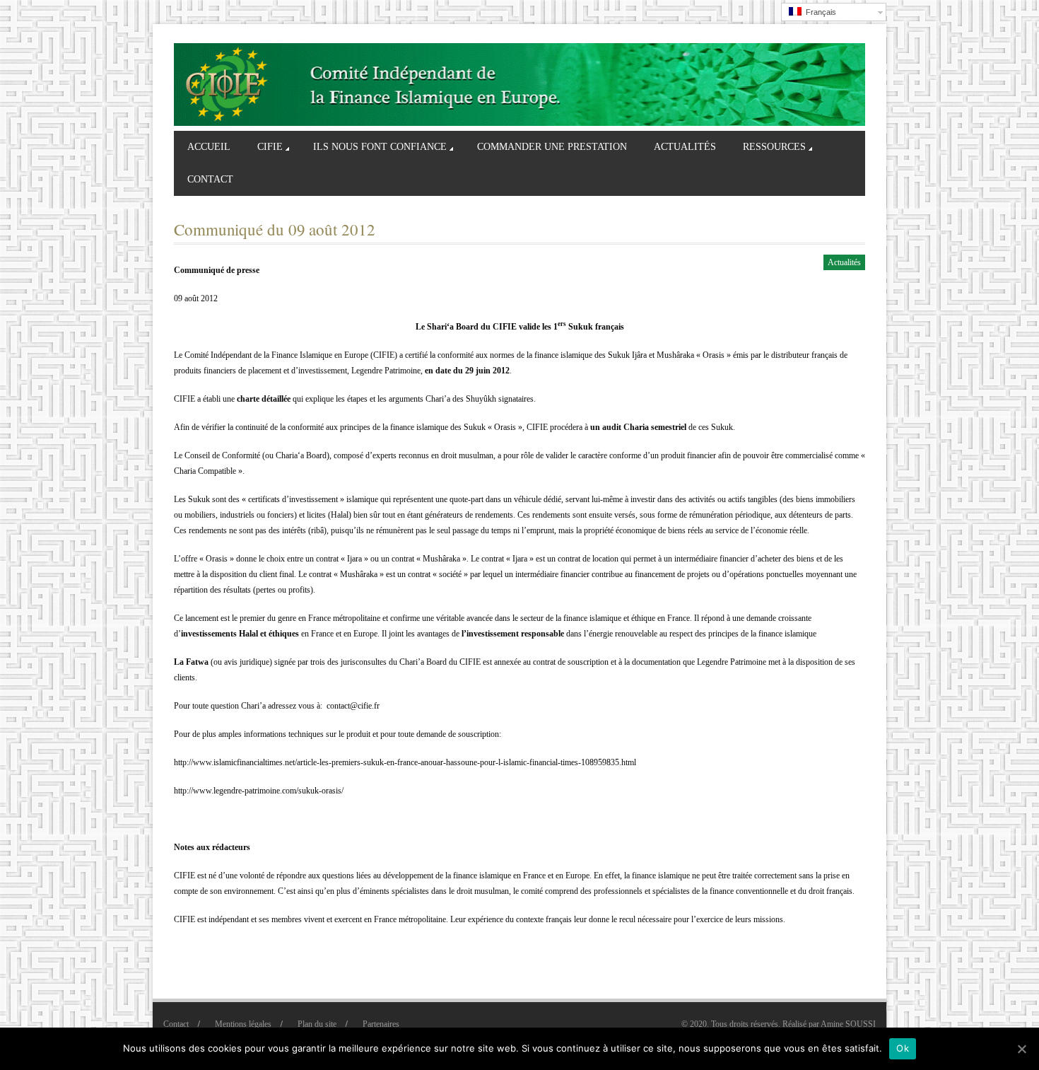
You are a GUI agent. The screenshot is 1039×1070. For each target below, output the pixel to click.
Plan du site (317, 1024)
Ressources (774, 146)
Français (819, 12)
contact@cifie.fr (353, 706)
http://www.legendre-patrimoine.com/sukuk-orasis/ (259, 791)
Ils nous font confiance (380, 146)
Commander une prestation (552, 146)
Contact (210, 179)
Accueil (208, 146)
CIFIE (270, 146)
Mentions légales (243, 1024)
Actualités (685, 146)
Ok (902, 1048)
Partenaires (381, 1024)
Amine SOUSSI (848, 1024)
